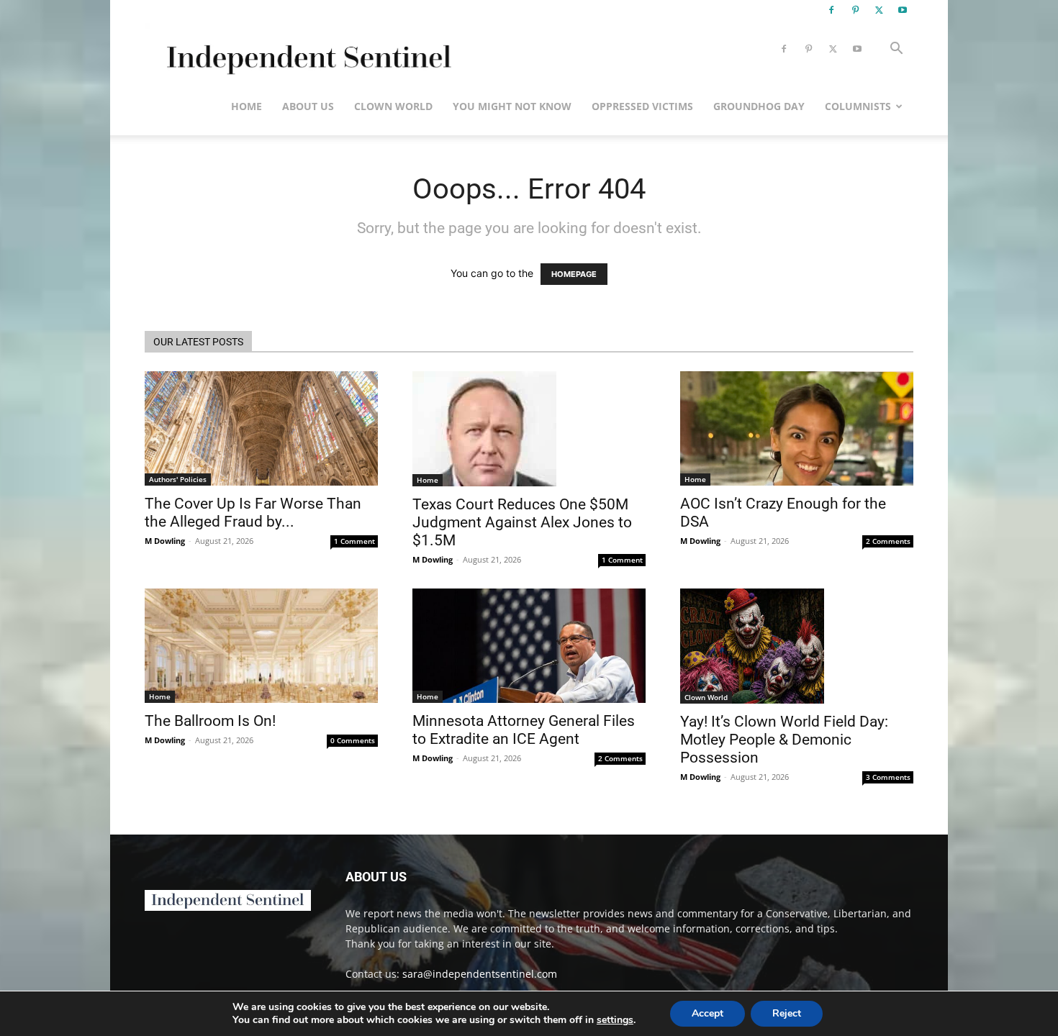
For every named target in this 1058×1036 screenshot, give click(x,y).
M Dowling (165, 540)
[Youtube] (902, 10)
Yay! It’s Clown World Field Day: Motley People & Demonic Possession (784, 739)
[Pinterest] (855, 10)
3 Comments (888, 777)
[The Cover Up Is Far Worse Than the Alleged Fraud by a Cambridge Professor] (261, 428)
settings (615, 1020)
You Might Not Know (512, 106)
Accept (707, 1013)
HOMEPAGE (574, 274)
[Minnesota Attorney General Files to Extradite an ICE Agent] (529, 646)
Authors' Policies (178, 479)
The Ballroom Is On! (210, 721)
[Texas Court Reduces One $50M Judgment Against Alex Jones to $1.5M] (529, 428)
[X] (879, 10)
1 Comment (354, 541)
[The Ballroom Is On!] (261, 646)
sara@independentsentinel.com (479, 974)
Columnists (858, 106)
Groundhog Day (759, 106)
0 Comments (352, 740)
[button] (896, 50)
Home (246, 106)
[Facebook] (831, 10)
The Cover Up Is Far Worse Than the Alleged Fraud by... (253, 512)
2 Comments (888, 541)
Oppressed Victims (642, 106)
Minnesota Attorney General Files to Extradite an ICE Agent (523, 730)
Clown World (393, 106)
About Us (308, 106)
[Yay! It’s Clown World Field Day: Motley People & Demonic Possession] (796, 646)
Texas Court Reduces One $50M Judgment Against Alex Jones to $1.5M (522, 522)
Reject (786, 1013)
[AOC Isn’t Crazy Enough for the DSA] (796, 428)
